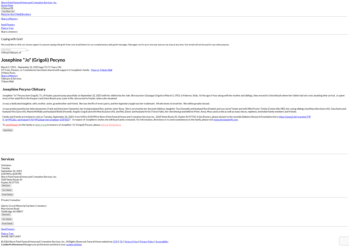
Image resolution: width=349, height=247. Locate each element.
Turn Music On (8, 11)
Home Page (7, 5)
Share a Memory (9, 18)
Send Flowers (8, 24)
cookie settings (74, 244)
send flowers (12, 124)
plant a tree (41, 124)
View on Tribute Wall (101, 70)
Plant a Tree (7, 28)
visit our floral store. (110, 124)
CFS (115, 241)
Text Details (7, 190)
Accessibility (162, 241)
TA (121, 241)
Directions (6, 186)
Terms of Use (131, 241)
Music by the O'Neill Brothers (16, 14)
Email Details (7, 195)
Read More (8, 130)
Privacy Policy (146, 241)
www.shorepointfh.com (226, 119)
